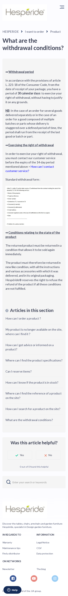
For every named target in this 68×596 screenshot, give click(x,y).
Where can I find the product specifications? (33, 360)
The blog (41, 569)
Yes (22, 455)
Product (55, 31)
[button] (62, 7)
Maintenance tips (11, 548)
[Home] (24, 12)
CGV (39, 548)
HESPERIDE (10, 31)
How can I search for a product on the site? (32, 409)
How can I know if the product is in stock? (31, 382)
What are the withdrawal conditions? (29, 420)
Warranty (7, 542)
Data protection (44, 553)
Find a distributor (11, 553)
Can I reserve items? (18, 371)
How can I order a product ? (23, 318)
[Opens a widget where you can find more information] (12, 590)
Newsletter (8, 569)
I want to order (34, 31)
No (50, 455)
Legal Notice (42, 542)
